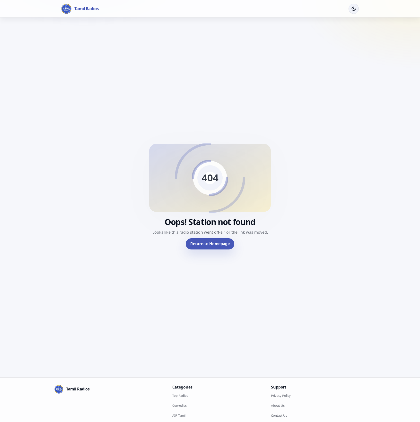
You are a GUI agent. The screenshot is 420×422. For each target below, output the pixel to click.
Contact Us (279, 415)
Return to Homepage (209, 243)
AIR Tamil (178, 415)
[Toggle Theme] (354, 9)
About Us (278, 405)
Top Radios (180, 395)
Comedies (179, 405)
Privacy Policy (281, 395)
